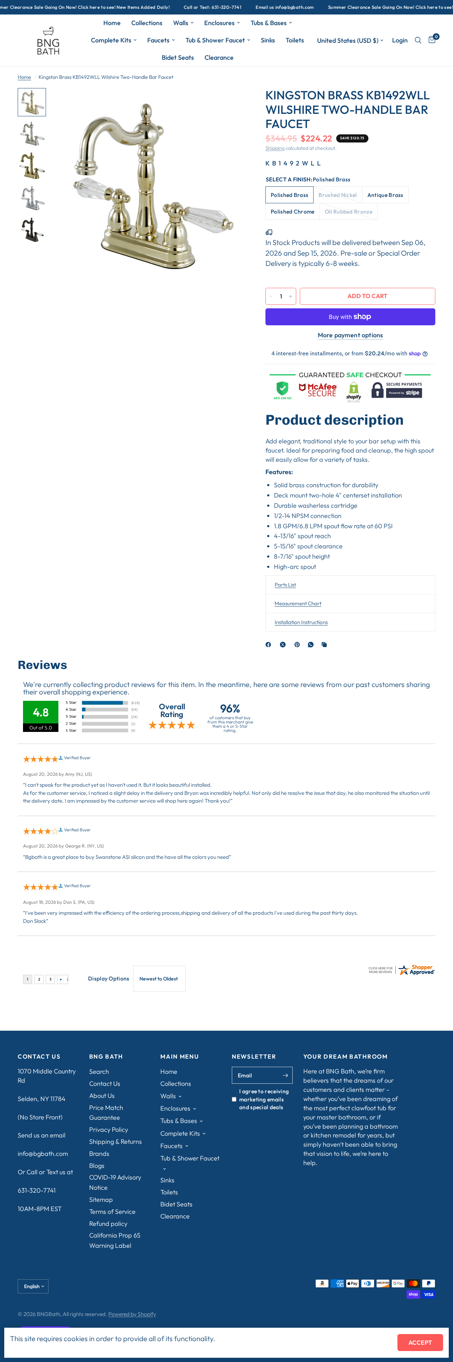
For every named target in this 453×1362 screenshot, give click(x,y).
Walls (180, 23)
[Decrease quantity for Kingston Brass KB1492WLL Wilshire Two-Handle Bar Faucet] (271, 296)
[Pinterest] (298, 644)
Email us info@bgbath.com (265, 7)
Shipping (275, 148)
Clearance (219, 57)
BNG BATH (106, 1057)
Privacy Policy (108, 1129)
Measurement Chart (298, 603)
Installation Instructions (301, 622)
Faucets (158, 40)
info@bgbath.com (43, 1153)
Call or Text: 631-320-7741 (193, 7)
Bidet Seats (178, 57)
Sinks (268, 40)
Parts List (285, 584)
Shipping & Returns (115, 1141)
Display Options (109, 978)
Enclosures (219, 23)
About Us (102, 1096)
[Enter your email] (286, 1075)
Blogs (96, 1166)
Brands (99, 1153)
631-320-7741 (37, 1190)
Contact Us (104, 1083)
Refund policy (108, 1224)
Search (99, 1071)
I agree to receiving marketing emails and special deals (264, 1099)
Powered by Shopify (132, 1313)
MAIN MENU (179, 1057)
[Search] (418, 40)
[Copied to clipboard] (325, 644)
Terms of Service (112, 1211)
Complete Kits (111, 40)
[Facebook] (269, 644)
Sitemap (101, 1199)
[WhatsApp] (312, 644)
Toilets (295, 40)
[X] (284, 644)
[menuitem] (112, 23)
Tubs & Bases (269, 23)
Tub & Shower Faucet (215, 40)
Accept (420, 1342)
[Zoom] (229, 103)
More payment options (350, 335)
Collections (146, 23)
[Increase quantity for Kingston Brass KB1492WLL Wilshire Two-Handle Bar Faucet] (290, 296)
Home (112, 23)
